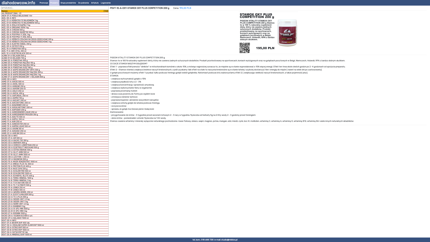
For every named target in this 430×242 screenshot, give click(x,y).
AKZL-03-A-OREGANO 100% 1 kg (15, 27)
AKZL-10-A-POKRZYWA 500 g (14, 49)
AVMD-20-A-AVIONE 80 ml (13, 129)
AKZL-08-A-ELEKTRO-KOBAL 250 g (16, 44)
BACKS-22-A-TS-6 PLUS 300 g (15, 197)
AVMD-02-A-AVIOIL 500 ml (13, 84)
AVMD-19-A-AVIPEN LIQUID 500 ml (16, 126)
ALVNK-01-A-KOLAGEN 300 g (14, 56)
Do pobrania (83, 3)
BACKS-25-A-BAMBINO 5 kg (13, 206)
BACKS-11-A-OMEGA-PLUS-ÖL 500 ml (17, 164)
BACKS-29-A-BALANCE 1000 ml (15, 218)
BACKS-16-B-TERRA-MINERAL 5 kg (16, 180)
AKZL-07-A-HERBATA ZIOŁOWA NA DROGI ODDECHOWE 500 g (27, 39)
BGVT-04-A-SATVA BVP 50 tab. (15, 232)
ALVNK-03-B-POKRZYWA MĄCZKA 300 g (18, 65)
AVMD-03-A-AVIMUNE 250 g (13, 86)
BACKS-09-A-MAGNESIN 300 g (15, 159)
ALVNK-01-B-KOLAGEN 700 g (14, 58)
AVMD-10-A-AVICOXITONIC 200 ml (16, 103)
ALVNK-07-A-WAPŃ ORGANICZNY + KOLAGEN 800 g (23, 77)
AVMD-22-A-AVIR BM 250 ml (13, 133)
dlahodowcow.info (18, 2)
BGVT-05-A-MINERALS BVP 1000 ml (17, 234)
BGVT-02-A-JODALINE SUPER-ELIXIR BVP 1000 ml (23, 225)
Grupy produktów (68, 3)
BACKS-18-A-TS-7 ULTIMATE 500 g (16, 185)
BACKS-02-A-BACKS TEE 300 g (15, 140)
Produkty (54, 3)
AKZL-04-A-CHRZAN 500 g (13, 30)
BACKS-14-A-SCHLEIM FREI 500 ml (16, 171)
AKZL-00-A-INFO (9, 18)
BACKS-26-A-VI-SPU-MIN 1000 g (15, 209)
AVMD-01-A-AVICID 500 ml (13, 82)
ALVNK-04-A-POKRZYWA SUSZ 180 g (17, 67)
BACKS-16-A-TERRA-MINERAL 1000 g (17, 178)
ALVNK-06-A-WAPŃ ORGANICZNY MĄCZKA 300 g (22, 72)
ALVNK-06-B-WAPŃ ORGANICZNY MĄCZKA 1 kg (21, 74)
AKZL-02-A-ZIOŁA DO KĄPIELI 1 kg (16, 25)
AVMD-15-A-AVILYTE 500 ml (13, 117)
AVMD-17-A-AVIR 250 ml (12, 122)
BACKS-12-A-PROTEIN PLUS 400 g (16, 166)
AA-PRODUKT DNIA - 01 (11, 13)
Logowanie (106, 3)
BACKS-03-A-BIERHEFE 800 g (14, 143)
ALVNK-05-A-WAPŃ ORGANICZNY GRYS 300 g (21, 70)
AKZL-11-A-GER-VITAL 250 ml (14, 51)
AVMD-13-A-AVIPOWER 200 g (14, 110)
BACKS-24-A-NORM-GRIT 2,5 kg (15, 204)
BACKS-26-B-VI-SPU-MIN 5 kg (14, 211)
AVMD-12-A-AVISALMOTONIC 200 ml (17, 107)
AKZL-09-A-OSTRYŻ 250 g (13, 46)
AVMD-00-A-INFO (9, 79)
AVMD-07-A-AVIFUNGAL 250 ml (15, 96)
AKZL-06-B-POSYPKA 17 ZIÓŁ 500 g (17, 37)
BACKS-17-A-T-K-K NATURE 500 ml (16, 183)
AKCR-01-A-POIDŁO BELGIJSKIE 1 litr (17, 16)
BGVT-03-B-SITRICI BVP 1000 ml (15, 230)
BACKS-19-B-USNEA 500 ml (13, 190)
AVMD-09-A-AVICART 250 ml (14, 100)
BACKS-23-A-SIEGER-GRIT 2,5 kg (16, 199)
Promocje (44, 3)
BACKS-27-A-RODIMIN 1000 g (14, 213)
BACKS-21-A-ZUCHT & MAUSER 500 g (17, 194)
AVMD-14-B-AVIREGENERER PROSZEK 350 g (20, 114)
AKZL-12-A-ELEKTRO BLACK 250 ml (16, 53)
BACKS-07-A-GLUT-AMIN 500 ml (15, 152)
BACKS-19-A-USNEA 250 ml (13, 187)
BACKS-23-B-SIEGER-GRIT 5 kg (15, 202)
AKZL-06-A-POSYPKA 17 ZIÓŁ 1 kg (16, 34)
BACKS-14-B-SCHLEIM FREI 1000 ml (17, 173)
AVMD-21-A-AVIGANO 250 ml (14, 131)
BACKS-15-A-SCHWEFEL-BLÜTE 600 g (18, 176)
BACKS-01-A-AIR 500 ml (12, 138)
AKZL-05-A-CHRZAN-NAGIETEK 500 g (17, 32)
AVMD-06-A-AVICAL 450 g (13, 93)
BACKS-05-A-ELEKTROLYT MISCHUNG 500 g (20, 147)
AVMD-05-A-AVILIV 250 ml (13, 91)
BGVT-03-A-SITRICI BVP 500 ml (15, 227)
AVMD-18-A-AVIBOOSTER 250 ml (15, 124)
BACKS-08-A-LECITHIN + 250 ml (15, 157)
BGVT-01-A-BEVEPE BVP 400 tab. (16, 223)
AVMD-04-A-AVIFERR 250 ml (14, 89)
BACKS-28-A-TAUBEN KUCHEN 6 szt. (17, 216)
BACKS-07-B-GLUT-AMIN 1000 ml (16, 154)
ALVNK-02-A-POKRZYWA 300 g (15, 60)
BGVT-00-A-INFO (9, 220)
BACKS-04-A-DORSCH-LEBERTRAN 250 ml (20, 145)
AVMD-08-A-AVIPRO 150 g (13, 98)
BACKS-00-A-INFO (9, 136)
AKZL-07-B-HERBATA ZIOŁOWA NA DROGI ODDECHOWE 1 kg (27, 42)
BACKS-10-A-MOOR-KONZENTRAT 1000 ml (19, 162)
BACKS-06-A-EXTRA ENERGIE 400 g (17, 150)
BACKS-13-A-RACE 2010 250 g (14, 169)
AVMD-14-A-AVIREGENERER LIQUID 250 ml (19, 112)
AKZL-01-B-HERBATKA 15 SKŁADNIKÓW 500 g (21, 23)
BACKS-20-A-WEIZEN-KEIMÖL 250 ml (17, 192)
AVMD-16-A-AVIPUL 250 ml (13, 119)
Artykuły (95, 3)
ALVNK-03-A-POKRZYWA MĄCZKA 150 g (18, 63)
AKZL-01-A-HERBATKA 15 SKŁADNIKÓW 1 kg (20, 20)
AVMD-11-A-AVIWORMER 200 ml (15, 105)
